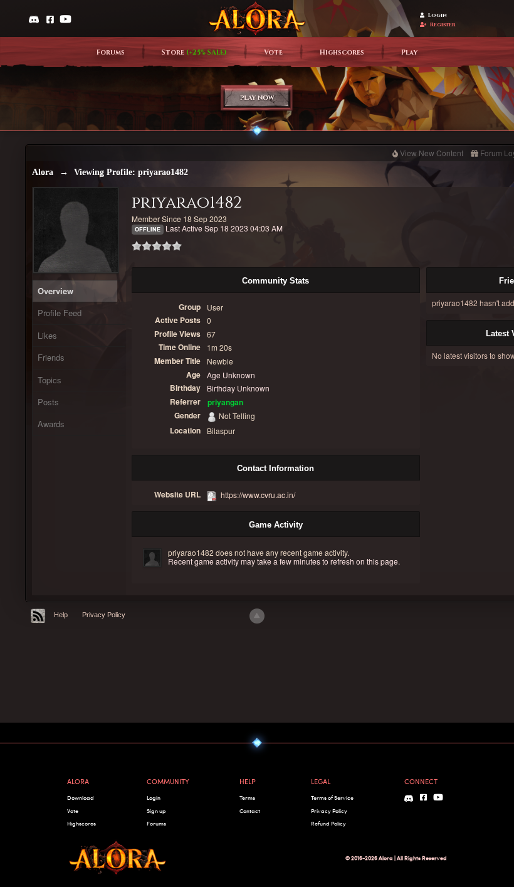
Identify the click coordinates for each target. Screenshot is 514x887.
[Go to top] (257, 616)
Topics (49, 380)
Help (61, 615)
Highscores (342, 52)
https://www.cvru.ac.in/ (258, 494)
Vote (273, 52)
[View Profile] (152, 557)
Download (80, 798)
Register (443, 24)
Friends (51, 357)
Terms (247, 798)
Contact (249, 811)
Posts (48, 402)
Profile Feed (59, 313)
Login (437, 15)
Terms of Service (332, 798)
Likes (47, 335)
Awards (51, 424)
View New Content (431, 152)
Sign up (156, 811)
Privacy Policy (103, 615)
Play (409, 52)
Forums (111, 52)
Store (194, 52)
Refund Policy (328, 823)
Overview (55, 291)
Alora (42, 172)
